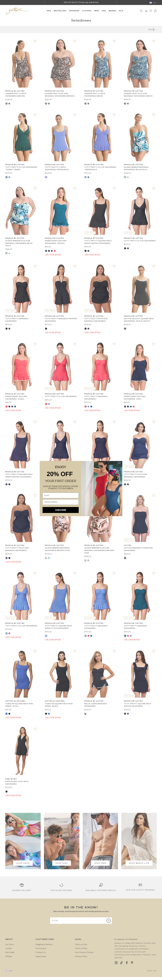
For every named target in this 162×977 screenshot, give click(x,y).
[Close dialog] (119, 462)
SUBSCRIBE (60, 510)
